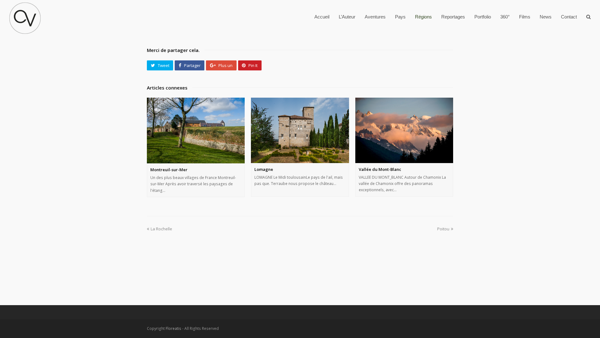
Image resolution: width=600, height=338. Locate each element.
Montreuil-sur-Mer (169, 169)
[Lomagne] (300, 130)
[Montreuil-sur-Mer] (196, 130)
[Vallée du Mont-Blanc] (404, 130)
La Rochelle (161, 229)
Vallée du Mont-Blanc (380, 169)
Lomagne (263, 169)
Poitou (443, 229)
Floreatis (173, 328)
